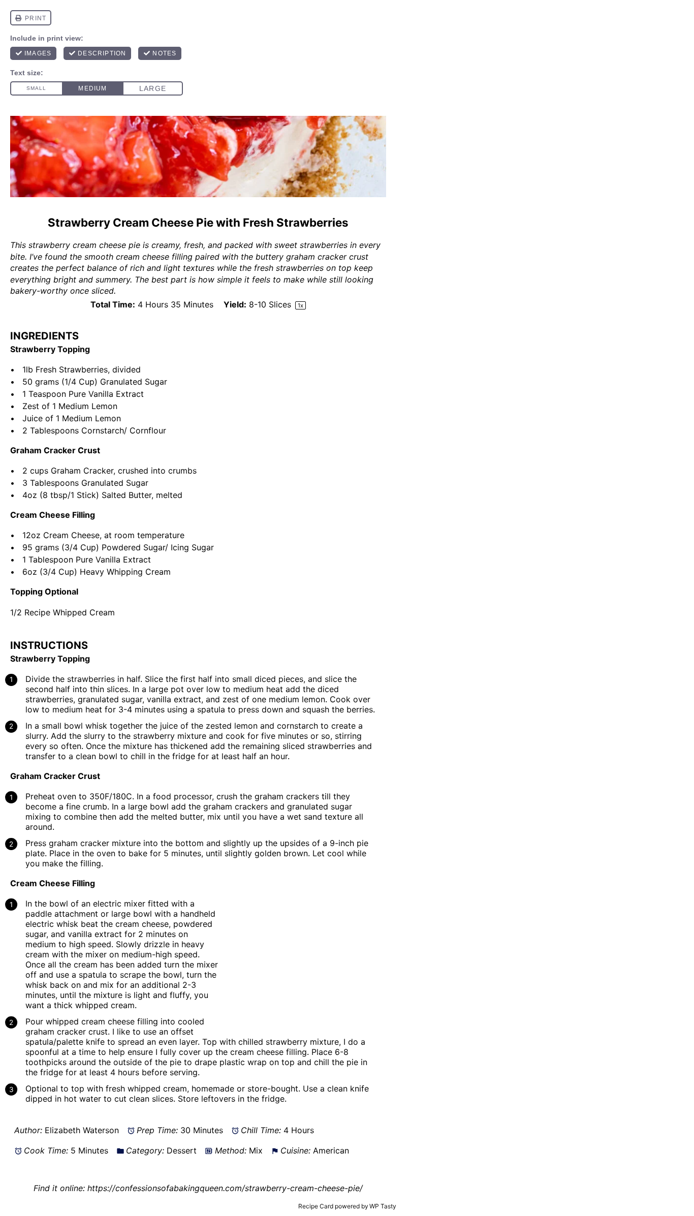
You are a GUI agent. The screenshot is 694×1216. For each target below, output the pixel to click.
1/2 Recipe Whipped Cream (63, 612)
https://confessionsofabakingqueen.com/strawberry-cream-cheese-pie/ (225, 1188)
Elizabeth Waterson (82, 1130)
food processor (182, 796)
